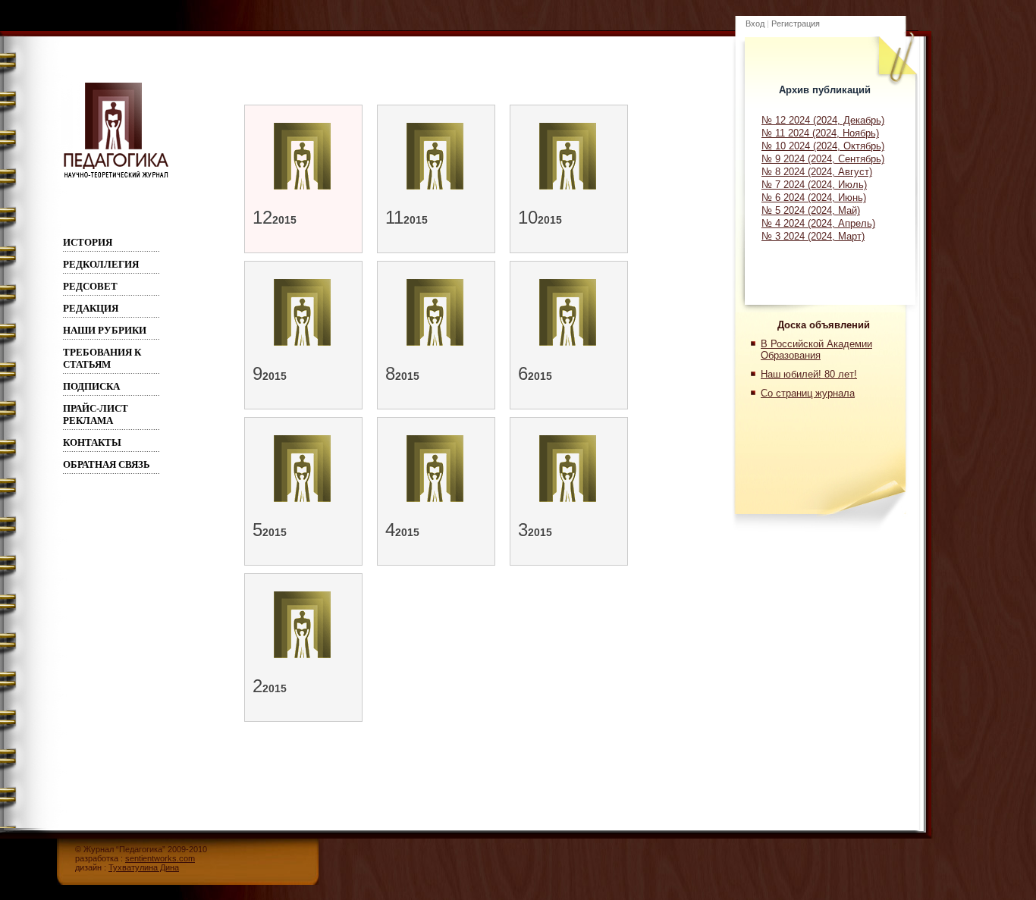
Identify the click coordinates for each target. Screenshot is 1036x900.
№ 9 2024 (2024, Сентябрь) (822, 159)
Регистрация (795, 23)
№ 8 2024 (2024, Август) (816, 171)
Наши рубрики (104, 330)
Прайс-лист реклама (95, 414)
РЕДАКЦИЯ (90, 308)
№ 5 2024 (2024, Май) (810, 210)
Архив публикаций (825, 90)
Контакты (92, 442)
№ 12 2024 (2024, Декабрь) (822, 120)
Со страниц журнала (808, 393)
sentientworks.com (160, 858)
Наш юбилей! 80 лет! (809, 374)
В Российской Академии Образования (816, 349)
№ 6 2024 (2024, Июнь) (813, 197)
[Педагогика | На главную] (116, 177)
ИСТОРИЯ (87, 242)
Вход (755, 23)
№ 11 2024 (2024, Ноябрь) (820, 133)
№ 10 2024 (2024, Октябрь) (822, 146)
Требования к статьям (102, 358)
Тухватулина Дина (143, 867)
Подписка (91, 386)
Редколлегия (101, 264)
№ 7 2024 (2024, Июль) (814, 184)
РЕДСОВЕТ (90, 286)
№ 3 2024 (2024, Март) (813, 236)
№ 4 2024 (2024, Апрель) (818, 223)
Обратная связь (106, 464)
